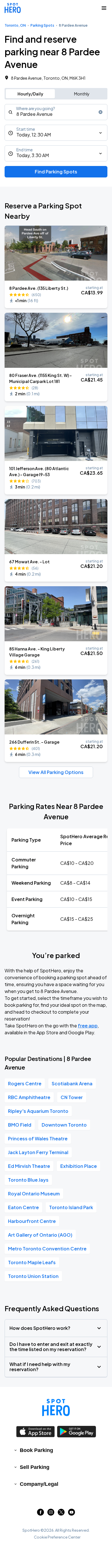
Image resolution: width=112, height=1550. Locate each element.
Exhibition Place (78, 1166)
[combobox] (56, 112)
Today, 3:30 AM (32, 155)
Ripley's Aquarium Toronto (38, 1111)
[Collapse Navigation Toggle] (104, 8)
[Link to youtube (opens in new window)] (71, 1514)
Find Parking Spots (56, 172)
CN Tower (72, 1097)
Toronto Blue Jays (28, 1180)
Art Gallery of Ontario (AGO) (40, 1235)
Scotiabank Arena (72, 1083)
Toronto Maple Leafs (32, 1262)
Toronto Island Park (71, 1207)
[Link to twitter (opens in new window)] (61, 1514)
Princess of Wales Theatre (37, 1138)
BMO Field (19, 1125)
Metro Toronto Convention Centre (47, 1249)
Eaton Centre (23, 1207)
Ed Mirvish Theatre (29, 1166)
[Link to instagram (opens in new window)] (50, 1514)
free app (88, 1026)
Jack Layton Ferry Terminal (38, 1152)
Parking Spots (42, 25)
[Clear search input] (100, 112)
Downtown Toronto (64, 1125)
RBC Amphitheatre (29, 1097)
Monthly (82, 93)
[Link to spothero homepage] (56, 1407)
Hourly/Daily (30, 93)
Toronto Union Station (33, 1276)
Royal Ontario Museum (34, 1194)
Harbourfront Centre (32, 1221)
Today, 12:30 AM (33, 135)
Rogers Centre (24, 1083)
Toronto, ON (15, 25)
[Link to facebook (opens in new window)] (40, 1514)
